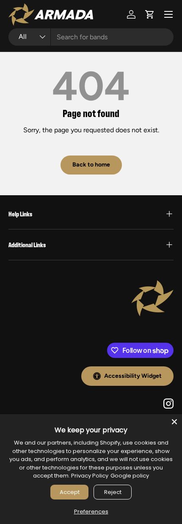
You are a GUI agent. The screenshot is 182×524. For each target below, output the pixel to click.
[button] (150, 14)
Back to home (91, 164)
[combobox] (91, 37)
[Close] (174, 422)
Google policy (129, 476)
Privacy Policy (89, 476)
